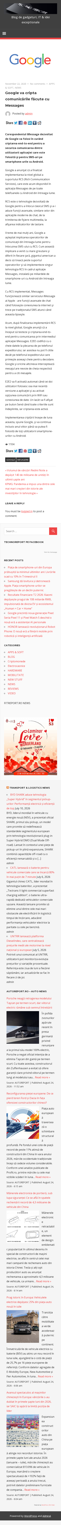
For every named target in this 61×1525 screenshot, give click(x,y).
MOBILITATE (16, 675)
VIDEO (12, 693)
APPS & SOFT (16, 652)
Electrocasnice (16, 666)
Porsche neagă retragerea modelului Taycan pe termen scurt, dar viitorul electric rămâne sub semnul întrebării (29, 1003)
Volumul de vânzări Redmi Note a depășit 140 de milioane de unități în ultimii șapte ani (27, 475)
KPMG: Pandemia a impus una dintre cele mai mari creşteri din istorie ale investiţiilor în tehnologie (30, 488)
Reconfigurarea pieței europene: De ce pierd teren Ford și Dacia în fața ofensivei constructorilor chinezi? (30, 1098)
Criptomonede (16, 661)
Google (10, 459)
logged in (27, 511)
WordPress (30, 1515)
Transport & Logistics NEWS (29, 787)
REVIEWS (13, 689)
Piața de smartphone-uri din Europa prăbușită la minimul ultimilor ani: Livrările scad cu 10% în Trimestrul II (29, 572)
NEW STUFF (15, 679)
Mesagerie (23, 459)
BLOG (11, 657)
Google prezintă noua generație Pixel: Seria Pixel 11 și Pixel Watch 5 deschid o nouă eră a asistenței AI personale (29, 617)
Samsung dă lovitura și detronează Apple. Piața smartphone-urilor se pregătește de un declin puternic (27, 585)
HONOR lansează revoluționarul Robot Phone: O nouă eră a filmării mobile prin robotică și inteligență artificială (29, 631)
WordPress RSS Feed (47, 1505)
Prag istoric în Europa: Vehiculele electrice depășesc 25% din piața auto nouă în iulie (29, 1302)
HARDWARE (15, 670)
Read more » (42, 1077)
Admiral (46, 1515)
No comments (37, 83)
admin (29, 113)
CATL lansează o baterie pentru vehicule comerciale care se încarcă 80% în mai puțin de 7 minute (30, 872)
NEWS (18, 87)
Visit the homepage (50, 552)
